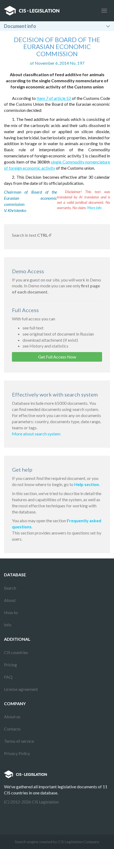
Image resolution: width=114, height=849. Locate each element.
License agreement (21, 689)
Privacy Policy (17, 753)
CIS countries (16, 652)
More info (94, 207)
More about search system (36, 433)
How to (11, 612)
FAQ (8, 676)
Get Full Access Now (57, 356)
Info (7, 624)
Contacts (12, 728)
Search (10, 587)
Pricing (10, 664)
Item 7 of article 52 (54, 98)
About (10, 600)
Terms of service (19, 741)
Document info (20, 26)
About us (12, 716)
